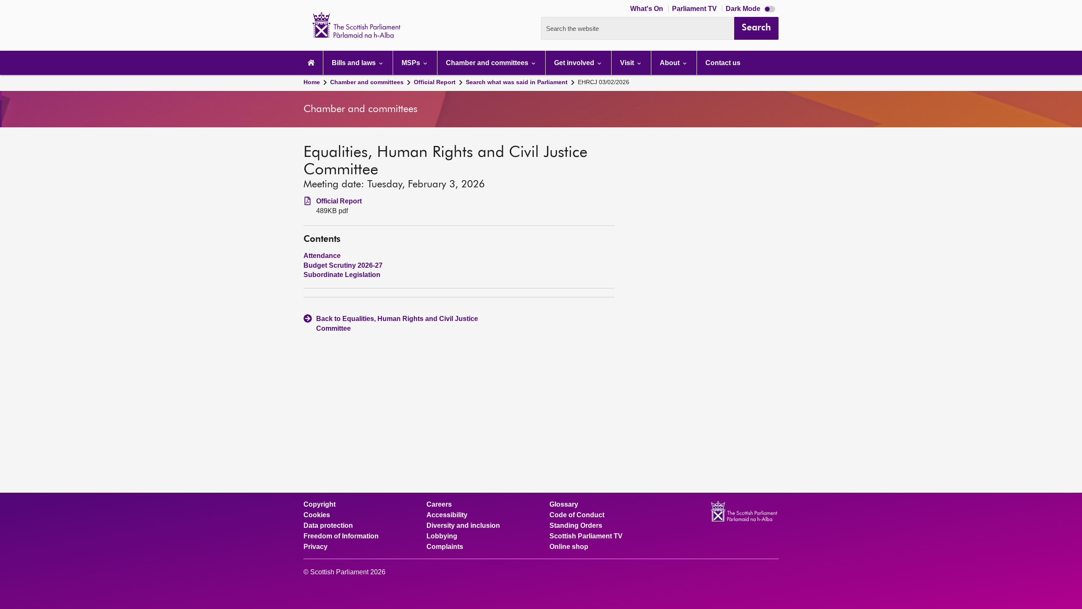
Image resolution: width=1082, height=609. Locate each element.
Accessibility (446, 515)
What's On (647, 8)
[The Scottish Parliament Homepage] (311, 63)
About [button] (670, 62)
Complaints (444, 546)
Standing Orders (575, 525)
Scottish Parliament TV (586, 536)
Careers (439, 504)
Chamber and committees (367, 82)
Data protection (328, 525)
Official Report (435, 82)
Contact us (722, 62)
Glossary (563, 504)
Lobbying (441, 536)
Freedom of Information (341, 536)
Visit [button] (628, 62)
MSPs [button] (412, 62)
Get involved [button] (575, 62)
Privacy (315, 546)
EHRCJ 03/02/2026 (603, 82)
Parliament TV (695, 8)
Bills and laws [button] (354, 62)
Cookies (316, 515)
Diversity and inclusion (463, 525)
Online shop (568, 546)
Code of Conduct (576, 515)
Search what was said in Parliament (517, 82)
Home (311, 82)
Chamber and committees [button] (488, 62)
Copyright (319, 504)
